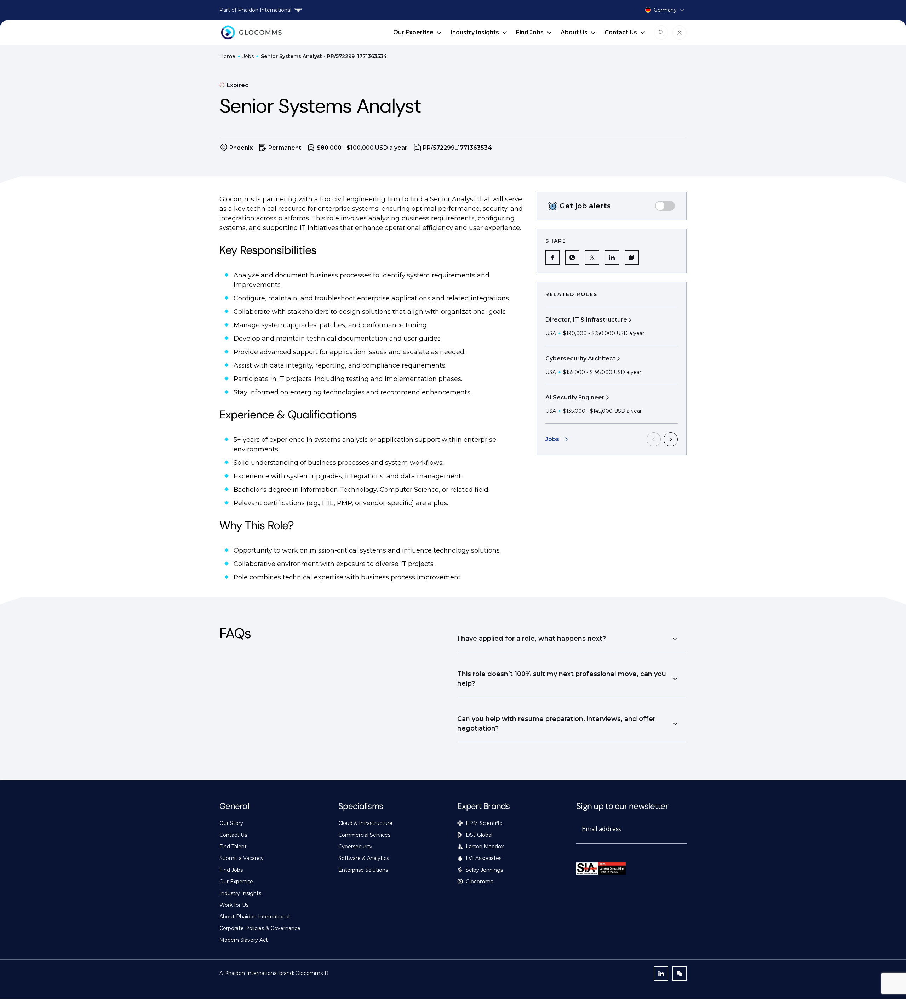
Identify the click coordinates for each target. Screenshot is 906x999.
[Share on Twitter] (592, 257)
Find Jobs (530, 32)
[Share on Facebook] (552, 257)
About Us (574, 32)
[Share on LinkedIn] (612, 257)
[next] (671, 439)
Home (227, 56)
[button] (632, 257)
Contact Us (620, 32)
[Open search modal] (661, 32)
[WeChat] (679, 973)
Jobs (248, 56)
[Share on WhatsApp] (572, 257)
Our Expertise (413, 32)
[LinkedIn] (661, 973)
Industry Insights (475, 32)
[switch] (665, 206)
